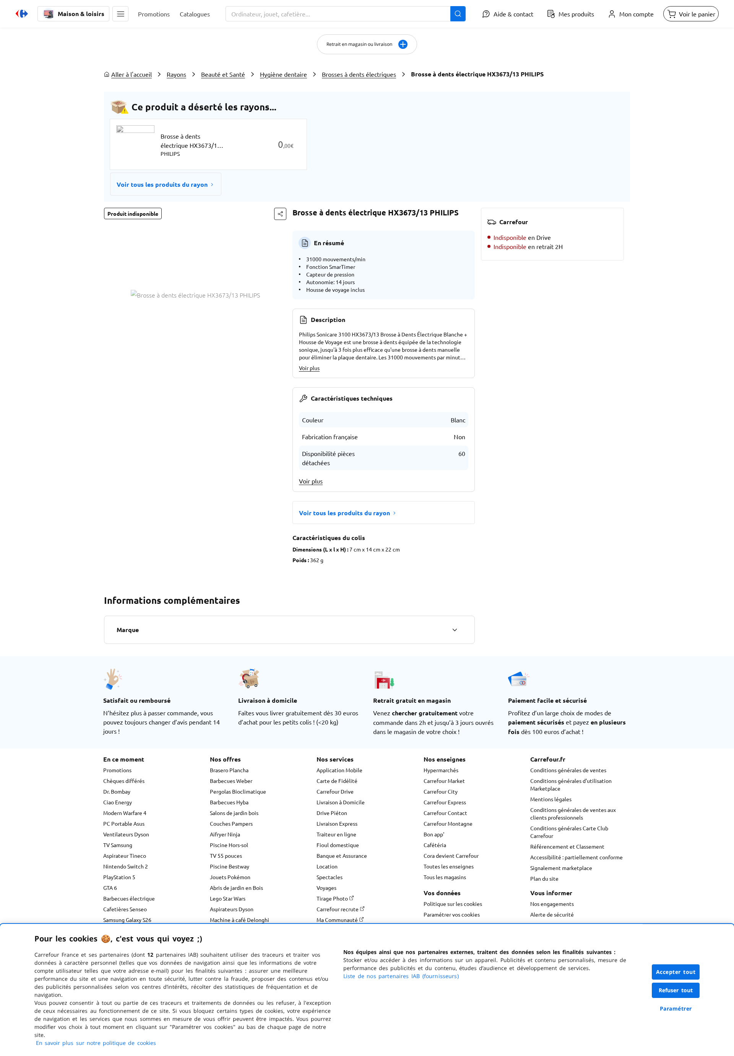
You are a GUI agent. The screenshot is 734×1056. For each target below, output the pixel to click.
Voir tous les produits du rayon (162, 184)
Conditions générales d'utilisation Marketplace (571, 784)
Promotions (117, 770)
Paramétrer (676, 1008)
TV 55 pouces (226, 855)
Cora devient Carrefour (451, 855)
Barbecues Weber (231, 780)
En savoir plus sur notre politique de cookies (96, 1042)
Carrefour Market (444, 780)
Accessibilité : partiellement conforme (576, 857)
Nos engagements (552, 903)
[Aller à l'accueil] (21, 13)
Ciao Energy (117, 802)
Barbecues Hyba (229, 802)
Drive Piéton (332, 812)
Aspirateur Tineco (124, 855)
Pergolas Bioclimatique (238, 791)
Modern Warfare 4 (124, 812)
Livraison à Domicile (341, 802)
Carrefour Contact (445, 812)
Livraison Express (337, 823)
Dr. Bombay (116, 791)
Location (327, 866)
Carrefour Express (445, 802)
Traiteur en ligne (336, 834)
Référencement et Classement (567, 846)
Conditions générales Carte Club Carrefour (569, 832)
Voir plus (309, 367)
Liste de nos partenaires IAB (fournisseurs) (401, 976)
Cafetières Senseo (125, 909)
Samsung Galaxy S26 (127, 919)
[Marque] (454, 629)
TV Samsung (117, 844)
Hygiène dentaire (283, 74)
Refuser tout (676, 990)
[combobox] (346, 13)
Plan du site (544, 878)
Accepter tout (676, 971)
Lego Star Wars (227, 898)
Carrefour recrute (338, 909)
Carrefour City (441, 791)
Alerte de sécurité (552, 914)
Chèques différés (124, 780)
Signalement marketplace (561, 867)
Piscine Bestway (229, 866)
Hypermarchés (441, 770)
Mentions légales (551, 799)
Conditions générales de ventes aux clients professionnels (573, 813)
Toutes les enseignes (449, 866)
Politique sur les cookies (453, 903)
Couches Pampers (231, 823)
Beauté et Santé (223, 74)
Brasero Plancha (229, 770)
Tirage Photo (333, 898)
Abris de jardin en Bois (236, 887)
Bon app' (434, 834)
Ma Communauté (338, 919)
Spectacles (330, 876)
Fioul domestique (338, 844)
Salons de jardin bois (234, 812)
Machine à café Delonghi (239, 919)
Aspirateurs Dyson (231, 909)
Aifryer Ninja (225, 834)
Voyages (326, 887)
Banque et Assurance (342, 855)
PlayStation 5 (119, 876)
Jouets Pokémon (230, 876)
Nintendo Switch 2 (125, 866)
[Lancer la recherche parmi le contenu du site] (458, 13)
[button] (120, 13)
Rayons (176, 74)
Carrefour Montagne (448, 823)
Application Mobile (339, 770)
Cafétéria (435, 844)
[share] (280, 214)
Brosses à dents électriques (359, 74)
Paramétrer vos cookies (452, 914)
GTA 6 (110, 887)
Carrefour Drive (335, 791)
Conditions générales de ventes (568, 770)
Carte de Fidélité (337, 780)
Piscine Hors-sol (229, 844)
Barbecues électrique (129, 898)
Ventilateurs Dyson (126, 834)
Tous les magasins (445, 876)
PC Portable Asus (124, 823)
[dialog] (367, 990)
